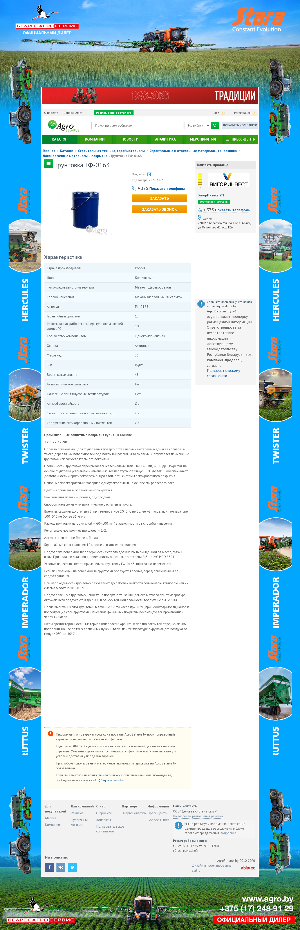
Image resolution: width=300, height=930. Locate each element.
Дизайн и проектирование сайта (211, 867)
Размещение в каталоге (113, 113)
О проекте (51, 113)
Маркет (50, 818)
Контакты (103, 820)
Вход (216, 113)
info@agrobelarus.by (108, 780)
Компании (95, 139)
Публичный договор (79, 822)
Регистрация (242, 113)
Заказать (159, 198)
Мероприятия (203, 139)
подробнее (228, 833)
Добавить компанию (240, 125)
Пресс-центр (243, 139)
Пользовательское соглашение (110, 828)
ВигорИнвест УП (211, 195)
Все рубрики (196, 125)
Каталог (59, 139)
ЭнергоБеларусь (134, 813)
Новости (129, 139)
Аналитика (165, 139)
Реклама (77, 813)
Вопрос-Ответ (73, 113)
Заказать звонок (159, 209)
